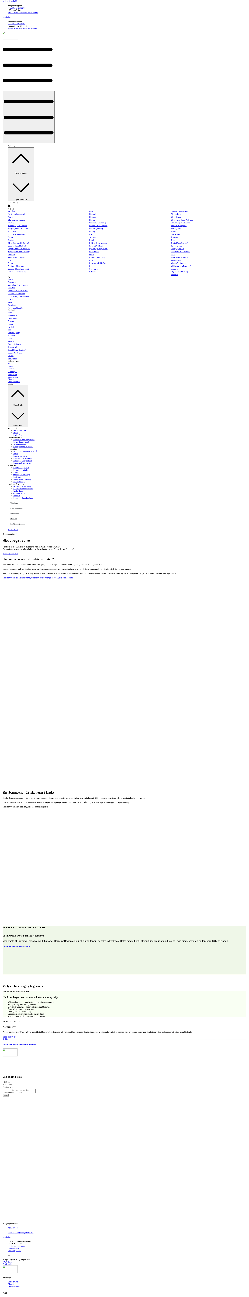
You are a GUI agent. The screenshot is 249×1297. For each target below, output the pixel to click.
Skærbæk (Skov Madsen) (181, 223)
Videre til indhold (10, 1)
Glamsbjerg (12, 282)
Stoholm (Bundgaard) (179, 226)
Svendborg (12, 305)
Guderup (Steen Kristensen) (18, 269)
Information (14, 513)
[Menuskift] (29, 117)
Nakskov (11, 366)
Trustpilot (6, 17)
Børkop (10, 237)
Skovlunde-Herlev (14, 344)
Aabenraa (174, 275)
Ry (90, 266)
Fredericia (11, 255)
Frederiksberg (13, 318)
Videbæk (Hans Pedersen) (181, 266)
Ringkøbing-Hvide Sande (98, 263)
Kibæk (91, 240)
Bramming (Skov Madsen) (17, 226)
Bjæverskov (12, 315)
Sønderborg (175, 234)
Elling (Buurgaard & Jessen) (18, 243)
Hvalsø (10, 324)
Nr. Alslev (11, 369)
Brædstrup (12, 232)
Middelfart (11, 288)
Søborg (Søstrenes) (15, 353)
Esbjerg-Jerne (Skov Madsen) (19, 252)
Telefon (6, 1087)
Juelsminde (93, 237)
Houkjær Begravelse (17, 524)
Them (173, 240)
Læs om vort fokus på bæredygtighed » (16, 946)
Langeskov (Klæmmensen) (18, 285)
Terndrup (174, 237)
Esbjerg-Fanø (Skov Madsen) (19, 249)
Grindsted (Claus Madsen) (17, 266)
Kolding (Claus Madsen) (98, 243)
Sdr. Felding (93, 269)
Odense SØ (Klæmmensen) (18, 296)
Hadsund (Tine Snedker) (17, 272)
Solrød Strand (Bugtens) (17, 350)
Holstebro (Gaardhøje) (97, 223)
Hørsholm (11, 327)
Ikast (91, 234)
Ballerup (11, 312)
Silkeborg (92, 272)
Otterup (10, 299)
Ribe (91, 260)
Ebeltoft (11, 240)
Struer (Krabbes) (177, 229)
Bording (10, 223)
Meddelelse (7, 1093)
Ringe (10, 302)
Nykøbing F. (12, 372)
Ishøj (10, 330)
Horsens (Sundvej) (96, 229)
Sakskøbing (12, 375)
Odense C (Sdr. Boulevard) (18, 291)
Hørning (92, 232)
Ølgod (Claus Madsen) (179, 272)
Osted (10, 338)
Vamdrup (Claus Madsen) (180, 252)
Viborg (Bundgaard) (178, 263)
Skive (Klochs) (176, 217)
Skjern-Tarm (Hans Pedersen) (182, 220)
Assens (10, 279)
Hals (91, 211)
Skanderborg (176, 214)
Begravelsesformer (16, 508)
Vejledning (14, 503)
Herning (92, 220)
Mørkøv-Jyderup (14, 333)
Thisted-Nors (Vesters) (179, 243)
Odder (91, 255)
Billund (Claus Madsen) (16, 220)
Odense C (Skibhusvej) (16, 294)
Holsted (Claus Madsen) (98, 226)
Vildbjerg (174, 269)
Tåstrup (10, 356)
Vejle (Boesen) (176, 260)
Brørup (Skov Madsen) (16, 234)
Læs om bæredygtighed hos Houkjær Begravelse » (20, 1044)
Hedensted (93, 217)
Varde (173, 255)
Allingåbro (11, 211)
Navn (5, 1082)
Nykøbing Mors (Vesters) (98, 249)
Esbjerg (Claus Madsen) (17, 246)
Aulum (10, 217)
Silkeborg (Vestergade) (179, 211)
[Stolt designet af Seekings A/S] (9, 1255)
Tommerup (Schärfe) (15, 308)
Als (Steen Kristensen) (16, 214)
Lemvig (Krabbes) (96, 246)
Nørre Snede (94, 252)
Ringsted (11, 341)
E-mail (5, 1084)
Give (9, 260)
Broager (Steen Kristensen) (18, 229)
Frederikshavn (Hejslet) (16, 257)
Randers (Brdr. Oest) (97, 257)
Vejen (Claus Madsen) (179, 257)
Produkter (13, 519)
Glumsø (11, 321)
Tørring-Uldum (176, 246)
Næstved (11, 336)
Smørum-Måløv (13, 347)
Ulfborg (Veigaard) (177, 249)
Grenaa (10, 263)
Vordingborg (12, 359)
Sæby (173, 232)
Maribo (10, 363)
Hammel (92, 214)
